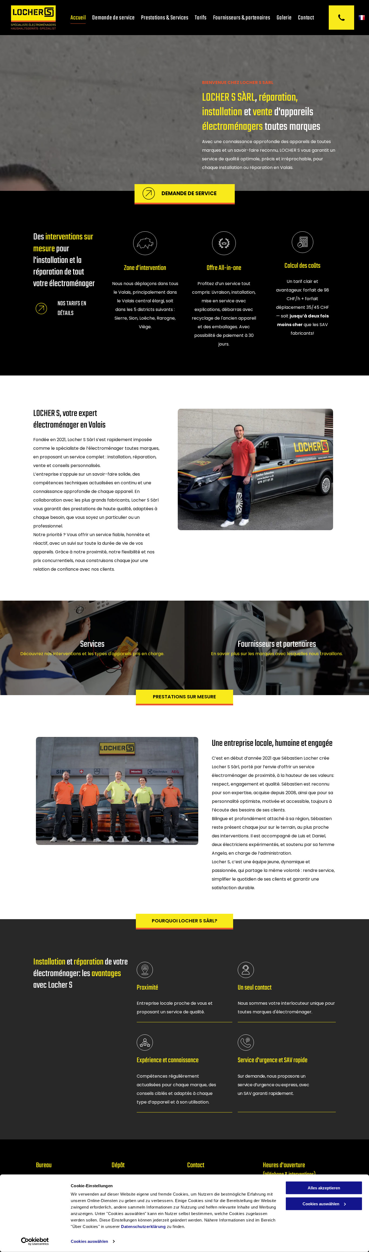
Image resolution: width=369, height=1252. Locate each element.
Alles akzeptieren (324, 1188)
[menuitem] (78, 17)
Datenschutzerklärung (143, 1226)
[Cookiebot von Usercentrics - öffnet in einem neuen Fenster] (35, 1241)
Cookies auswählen (89, 1241)
